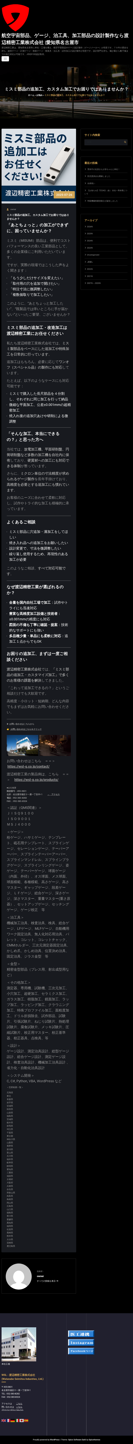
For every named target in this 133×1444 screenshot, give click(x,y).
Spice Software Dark (77, 1440)
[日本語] (22, 1420)
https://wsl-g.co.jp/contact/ (28, 766)
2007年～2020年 (94, 283)
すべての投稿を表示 (46, 1281)
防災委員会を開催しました (98, 176)
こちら (19, 1403)
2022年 (90, 269)
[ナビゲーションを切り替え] (5, 59)
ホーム (31, 95)
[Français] (8, 1420)
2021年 (90, 276)
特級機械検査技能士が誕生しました (102, 201)
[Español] (26, 1420)
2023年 (90, 248)
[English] (4, 1420)
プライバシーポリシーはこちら (12, 1410)
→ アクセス (53, 794)
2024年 (90, 241)
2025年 (90, 234)
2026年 (90, 227)
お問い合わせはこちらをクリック (26, 729)
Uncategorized (93, 255)
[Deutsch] (13, 1420)
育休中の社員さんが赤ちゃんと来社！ (103, 169)
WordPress (55, 1440)
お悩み (39, 95)
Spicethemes (94, 1440)
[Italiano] (17, 1420)
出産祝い (91, 183)
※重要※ (90, 262)
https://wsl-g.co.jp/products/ (36, 780)
